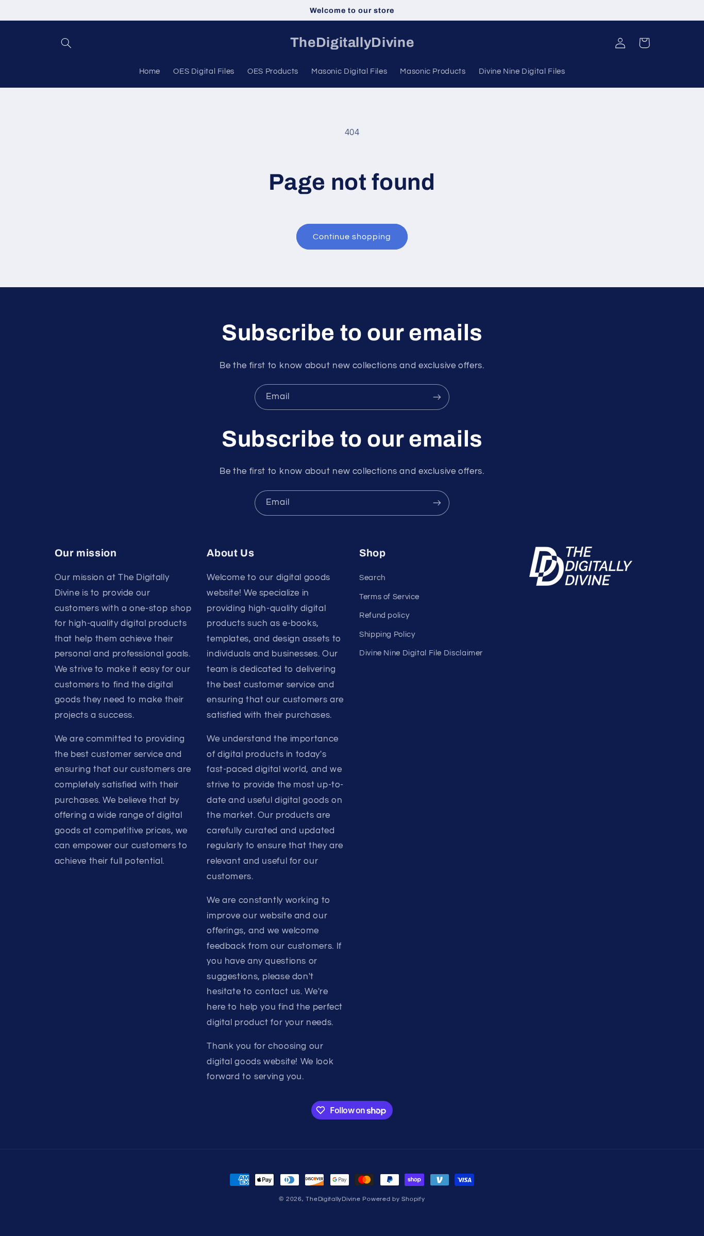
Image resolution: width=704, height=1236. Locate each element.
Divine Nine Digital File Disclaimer (421, 653)
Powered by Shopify (393, 1199)
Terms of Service (389, 597)
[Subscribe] (437, 396)
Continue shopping (352, 237)
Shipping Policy (387, 634)
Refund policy (384, 615)
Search (372, 578)
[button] (66, 43)
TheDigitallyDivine (333, 1199)
